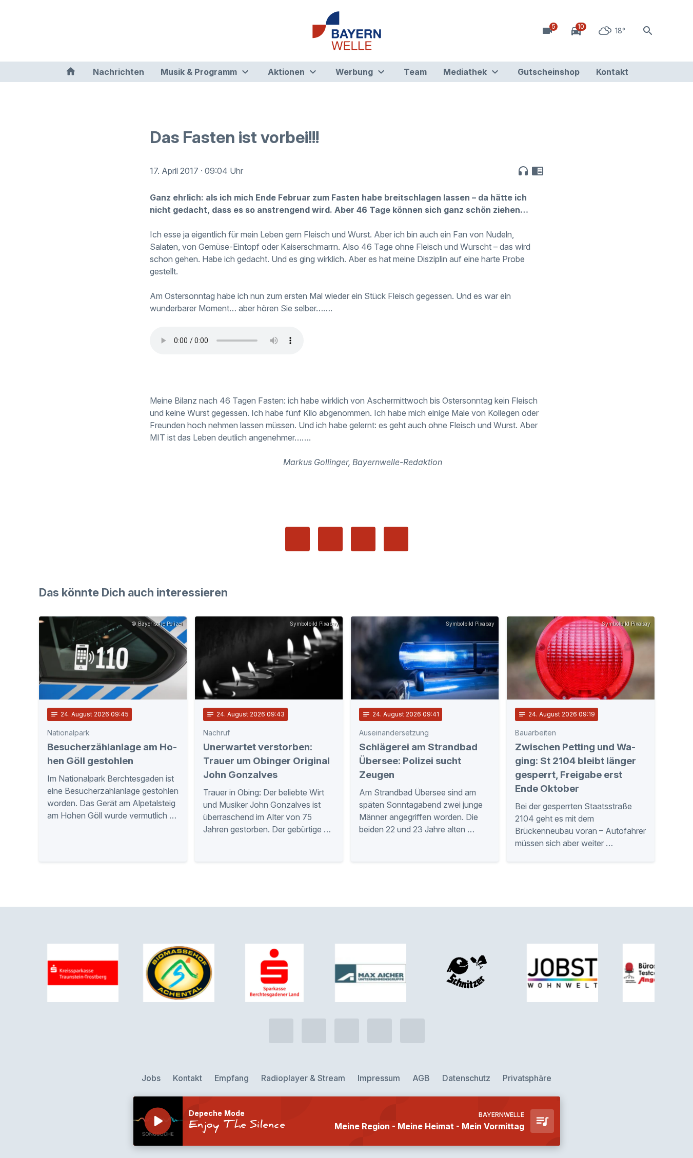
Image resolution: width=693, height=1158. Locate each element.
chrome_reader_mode (537, 171)
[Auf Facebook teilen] (297, 539)
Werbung (354, 72)
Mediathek (465, 72)
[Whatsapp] (70, 31)
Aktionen (286, 72)
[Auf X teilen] (330, 539)
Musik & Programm (199, 72)
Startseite (71, 72)
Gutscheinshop (549, 72)
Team (415, 72)
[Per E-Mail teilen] (396, 539)
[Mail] (131, 31)
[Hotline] (49, 31)
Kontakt (612, 72)
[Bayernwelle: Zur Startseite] (346, 30)
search (648, 31)
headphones (523, 171)
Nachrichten (118, 72)
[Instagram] (111, 31)
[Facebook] (90, 31)
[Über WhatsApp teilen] (363, 539)
